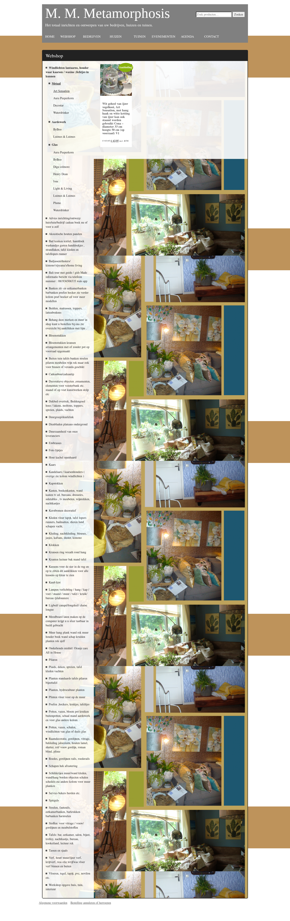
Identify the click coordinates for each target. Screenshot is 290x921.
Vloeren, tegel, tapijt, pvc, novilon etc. (68, 875)
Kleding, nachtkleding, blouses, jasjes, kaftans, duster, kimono (66, 535)
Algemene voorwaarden (53, 903)
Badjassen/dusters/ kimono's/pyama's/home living (64, 263)
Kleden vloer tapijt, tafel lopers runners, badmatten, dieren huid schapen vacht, (66, 522)
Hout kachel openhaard (62, 457)
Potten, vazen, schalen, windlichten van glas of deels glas (66, 729)
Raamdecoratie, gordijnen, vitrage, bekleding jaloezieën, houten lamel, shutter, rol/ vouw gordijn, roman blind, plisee (68, 745)
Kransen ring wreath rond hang (67, 552)
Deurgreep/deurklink (61, 417)
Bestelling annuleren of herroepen (90, 903)
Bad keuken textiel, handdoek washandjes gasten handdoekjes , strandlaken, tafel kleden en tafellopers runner (65, 247)
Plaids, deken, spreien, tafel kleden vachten (64, 669)
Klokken (54, 545)
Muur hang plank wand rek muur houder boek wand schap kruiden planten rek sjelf (67, 636)
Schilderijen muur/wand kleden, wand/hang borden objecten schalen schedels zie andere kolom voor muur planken (68, 779)
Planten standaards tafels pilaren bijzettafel (66, 680)
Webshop (67, 36)
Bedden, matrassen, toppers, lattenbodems (64, 310)
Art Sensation (61, 91)
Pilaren (53, 660)
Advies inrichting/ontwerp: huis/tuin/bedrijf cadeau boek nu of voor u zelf (66, 222)
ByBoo (57, 129)
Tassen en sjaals (58, 850)
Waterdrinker (61, 210)
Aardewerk (59, 122)
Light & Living (62, 188)
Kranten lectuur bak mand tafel (67, 559)
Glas (55, 144)
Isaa (55, 181)
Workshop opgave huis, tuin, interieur (64, 887)
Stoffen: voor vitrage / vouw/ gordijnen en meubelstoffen (65, 825)
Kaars (52, 465)
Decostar (58, 105)
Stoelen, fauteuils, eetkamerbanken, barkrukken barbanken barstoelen (63, 811)
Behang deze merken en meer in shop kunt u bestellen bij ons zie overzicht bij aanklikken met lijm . (66, 324)
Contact (211, 36)
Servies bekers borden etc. (64, 793)
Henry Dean (60, 174)
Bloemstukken (57, 335)
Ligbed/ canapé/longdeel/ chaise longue (66, 607)
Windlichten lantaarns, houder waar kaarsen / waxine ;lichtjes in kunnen (67, 71)
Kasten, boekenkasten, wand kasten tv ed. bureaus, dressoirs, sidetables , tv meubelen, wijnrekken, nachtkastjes (68, 496)
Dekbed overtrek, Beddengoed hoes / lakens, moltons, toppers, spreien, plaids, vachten (65, 405)
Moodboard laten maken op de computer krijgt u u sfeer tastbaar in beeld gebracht (67, 621)
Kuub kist (55, 582)
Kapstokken (56, 483)
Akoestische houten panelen (65, 234)
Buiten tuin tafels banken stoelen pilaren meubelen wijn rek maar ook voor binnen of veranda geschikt (67, 362)
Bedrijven (92, 36)
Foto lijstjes (56, 450)
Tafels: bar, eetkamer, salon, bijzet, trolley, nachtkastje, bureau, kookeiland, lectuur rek (68, 839)
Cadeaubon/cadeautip (61, 374)
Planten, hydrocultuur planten (66, 690)
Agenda (187, 36)
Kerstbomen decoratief (62, 510)
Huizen (116, 36)
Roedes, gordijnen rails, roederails (69, 759)
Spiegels (54, 800)
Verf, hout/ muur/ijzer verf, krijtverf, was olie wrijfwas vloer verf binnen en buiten (65, 862)
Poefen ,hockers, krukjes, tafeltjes (69, 704)
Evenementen (163, 36)
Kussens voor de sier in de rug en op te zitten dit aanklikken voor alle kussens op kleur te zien (67, 570)
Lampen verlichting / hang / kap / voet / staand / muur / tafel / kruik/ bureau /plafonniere (67, 593)
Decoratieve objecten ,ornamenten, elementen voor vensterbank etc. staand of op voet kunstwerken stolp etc (68, 387)
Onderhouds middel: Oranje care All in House (67, 650)
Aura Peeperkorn (63, 152)
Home (50, 36)
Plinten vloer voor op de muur (67, 697)
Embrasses (55, 443)
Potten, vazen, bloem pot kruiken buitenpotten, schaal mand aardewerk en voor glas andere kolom (68, 715)
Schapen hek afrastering (63, 766)
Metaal (56, 83)
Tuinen (140, 36)
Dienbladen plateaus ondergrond (68, 424)
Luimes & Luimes (64, 136)
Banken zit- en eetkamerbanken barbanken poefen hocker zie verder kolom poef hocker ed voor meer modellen (67, 294)
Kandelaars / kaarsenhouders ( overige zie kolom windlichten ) (65, 474)
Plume (57, 203)
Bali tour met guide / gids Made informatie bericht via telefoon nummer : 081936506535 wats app (66, 276)
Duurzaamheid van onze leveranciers (62, 433)
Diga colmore (61, 167)
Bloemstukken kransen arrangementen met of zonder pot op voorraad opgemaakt (67, 347)
